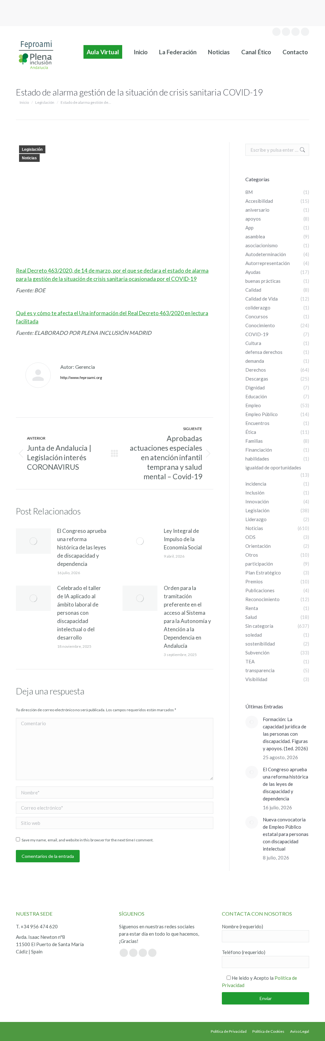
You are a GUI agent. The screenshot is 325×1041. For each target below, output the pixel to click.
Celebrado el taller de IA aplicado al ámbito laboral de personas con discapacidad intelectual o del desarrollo (79, 613)
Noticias (29, 158)
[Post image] (33, 541)
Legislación (32, 149)
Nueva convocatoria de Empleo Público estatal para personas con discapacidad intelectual (285, 834)
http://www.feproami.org (81, 377)
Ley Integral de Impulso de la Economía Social (183, 539)
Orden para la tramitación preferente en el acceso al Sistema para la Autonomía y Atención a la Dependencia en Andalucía (187, 617)
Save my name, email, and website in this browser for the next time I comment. (88, 840)
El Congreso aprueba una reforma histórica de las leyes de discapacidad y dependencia (81, 547)
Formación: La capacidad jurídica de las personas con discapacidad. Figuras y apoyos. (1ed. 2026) (286, 733)
